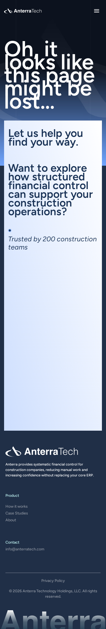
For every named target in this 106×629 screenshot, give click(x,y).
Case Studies (16, 513)
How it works (16, 506)
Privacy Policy (53, 580)
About (10, 520)
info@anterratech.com (24, 549)
